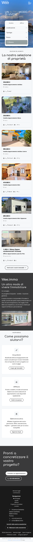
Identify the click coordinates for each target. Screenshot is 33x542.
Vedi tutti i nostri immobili (15, 268)
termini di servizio (16, 540)
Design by (23, 534)
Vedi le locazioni (16, 400)
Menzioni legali (17, 532)
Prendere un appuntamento (16, 473)
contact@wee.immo (17, 520)
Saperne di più (16, 432)
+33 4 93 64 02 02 (14, 478)
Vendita (11, 23)
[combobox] (16, 28)
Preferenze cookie (11, 534)
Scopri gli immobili (16, 368)
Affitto (22, 23)
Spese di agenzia (26, 532)
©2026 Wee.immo (6, 532)
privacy (9, 540)
